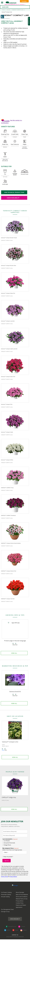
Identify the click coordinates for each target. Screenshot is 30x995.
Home (3, 9)
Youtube (16, 930)
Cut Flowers (7, 841)
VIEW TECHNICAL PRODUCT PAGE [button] (14, 192)
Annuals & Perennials (9, 843)
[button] (2, 2)
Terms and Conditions (21, 896)
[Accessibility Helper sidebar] (2, 16)
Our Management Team (7, 909)
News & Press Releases (22, 894)
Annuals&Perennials (12, 926)
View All (14, 653)
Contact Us (15, 934)
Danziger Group (5, 911)
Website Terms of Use (21, 899)
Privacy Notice (13, 876)
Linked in (8, 930)
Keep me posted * (8, 856)
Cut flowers (23, 926)
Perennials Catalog (6, 894)
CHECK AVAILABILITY (13, 198)
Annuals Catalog (5, 896)
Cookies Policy (19, 903)
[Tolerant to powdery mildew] (15, 90)
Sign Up (7, 860)
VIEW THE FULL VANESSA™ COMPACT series (12, 22)
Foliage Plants (7, 845)
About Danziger (20, 892)
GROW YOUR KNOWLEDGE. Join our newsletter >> (15, 4)
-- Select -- (5, 852)
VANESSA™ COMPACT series (18, 9)
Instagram (25, 930)
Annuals (8, 9)
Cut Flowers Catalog (6, 892)
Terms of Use (4, 876)
